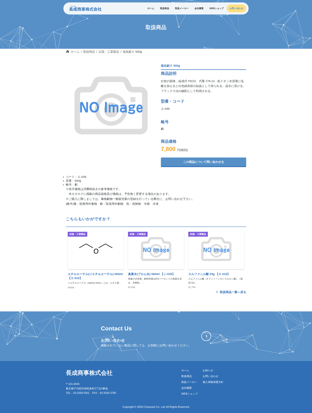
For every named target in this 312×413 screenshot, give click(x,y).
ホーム (185, 370)
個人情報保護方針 (213, 382)
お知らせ (208, 370)
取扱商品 (186, 376)
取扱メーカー (189, 382)
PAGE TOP (302, 397)
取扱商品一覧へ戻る (232, 292)
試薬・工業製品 (77, 234)
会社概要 (186, 388)
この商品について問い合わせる (203, 162)
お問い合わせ (210, 376)
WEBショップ (189, 393)
